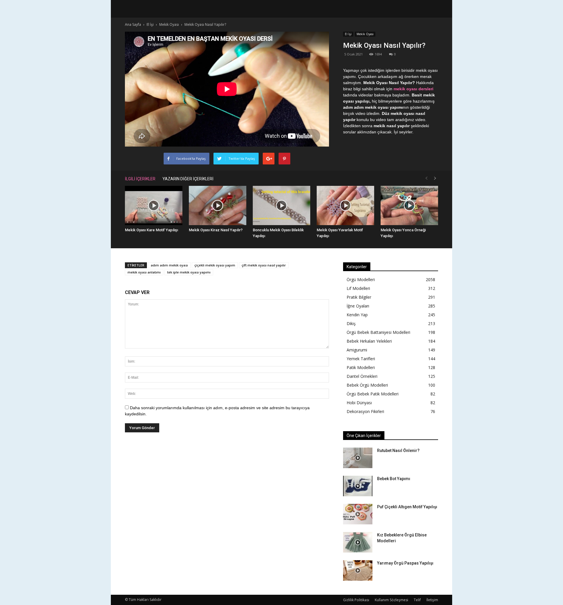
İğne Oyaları (358, 306)
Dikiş (351, 323)
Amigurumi (357, 350)
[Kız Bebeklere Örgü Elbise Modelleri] (357, 542)
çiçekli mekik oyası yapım (214, 265)
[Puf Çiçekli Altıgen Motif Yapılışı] (357, 514)
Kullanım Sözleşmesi (391, 599)
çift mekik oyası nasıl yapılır (264, 265)
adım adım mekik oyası (169, 265)
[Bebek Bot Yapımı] (357, 486)
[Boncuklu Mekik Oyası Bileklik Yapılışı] (281, 205)
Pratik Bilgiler (359, 297)
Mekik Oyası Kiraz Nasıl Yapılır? (216, 230)
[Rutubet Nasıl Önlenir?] (357, 458)
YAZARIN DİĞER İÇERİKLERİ (187, 178)
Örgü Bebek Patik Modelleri (372, 394)
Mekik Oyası (365, 34)
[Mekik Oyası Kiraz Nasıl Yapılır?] (217, 205)
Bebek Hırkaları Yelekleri (369, 341)
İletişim (432, 599)
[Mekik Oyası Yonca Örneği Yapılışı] (409, 205)
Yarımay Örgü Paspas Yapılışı (405, 563)
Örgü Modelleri (361, 279)
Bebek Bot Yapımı (393, 478)
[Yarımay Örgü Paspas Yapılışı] (357, 570)
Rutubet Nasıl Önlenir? (398, 450)
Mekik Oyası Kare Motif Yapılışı (151, 230)
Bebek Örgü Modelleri (367, 385)
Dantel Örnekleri (362, 376)
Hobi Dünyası (359, 402)
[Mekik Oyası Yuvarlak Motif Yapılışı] (345, 205)
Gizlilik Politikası (356, 599)
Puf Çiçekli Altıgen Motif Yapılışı (407, 506)
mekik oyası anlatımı (144, 272)
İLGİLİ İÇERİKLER (140, 178)
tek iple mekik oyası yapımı (189, 272)
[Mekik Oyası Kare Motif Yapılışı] (153, 205)
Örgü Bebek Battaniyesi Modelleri (378, 332)
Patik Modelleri (361, 367)
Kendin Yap (357, 314)
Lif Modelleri (358, 288)
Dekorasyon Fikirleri (365, 411)
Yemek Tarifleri (361, 358)
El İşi (348, 34)
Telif (417, 599)
